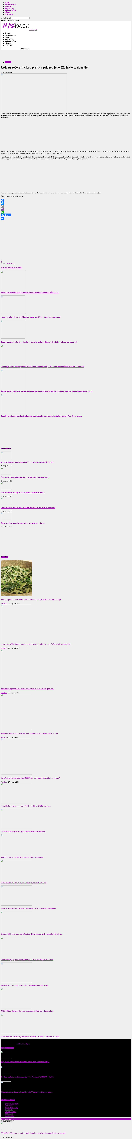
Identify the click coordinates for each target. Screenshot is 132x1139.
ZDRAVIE (8, 7)
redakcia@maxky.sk (23, 1044)
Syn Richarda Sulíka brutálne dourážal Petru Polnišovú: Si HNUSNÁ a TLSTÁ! (30, 292)
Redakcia (4, 603)
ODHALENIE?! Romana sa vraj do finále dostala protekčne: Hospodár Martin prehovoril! (33, 1133)
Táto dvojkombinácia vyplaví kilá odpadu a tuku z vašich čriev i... (23, 493)
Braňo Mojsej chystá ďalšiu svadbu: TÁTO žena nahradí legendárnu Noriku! (24, 985)
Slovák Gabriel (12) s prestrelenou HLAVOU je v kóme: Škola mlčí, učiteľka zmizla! (27, 960)
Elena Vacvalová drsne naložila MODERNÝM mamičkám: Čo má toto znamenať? (31, 317)
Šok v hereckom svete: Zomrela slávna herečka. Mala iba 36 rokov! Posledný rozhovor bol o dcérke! (39, 342)
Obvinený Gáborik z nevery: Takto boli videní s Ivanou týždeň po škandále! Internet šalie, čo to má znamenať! (42, 367)
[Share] (66, 218)
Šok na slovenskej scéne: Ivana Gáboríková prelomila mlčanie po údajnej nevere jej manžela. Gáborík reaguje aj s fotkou (46, 391)
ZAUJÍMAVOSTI (10, 5)
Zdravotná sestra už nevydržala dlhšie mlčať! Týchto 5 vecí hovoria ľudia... (26, 1092)
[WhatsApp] (66, 212)
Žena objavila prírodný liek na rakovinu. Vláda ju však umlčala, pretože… (27, 689)
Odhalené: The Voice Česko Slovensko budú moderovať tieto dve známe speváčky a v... (29, 908)
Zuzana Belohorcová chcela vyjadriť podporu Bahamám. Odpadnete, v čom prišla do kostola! (30, 1037)
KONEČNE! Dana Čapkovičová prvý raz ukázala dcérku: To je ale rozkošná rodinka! (27, 1011)
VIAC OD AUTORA (17, 267)
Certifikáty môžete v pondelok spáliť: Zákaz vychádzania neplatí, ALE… (23, 832)
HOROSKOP (9, 14)
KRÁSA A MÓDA (10, 10)
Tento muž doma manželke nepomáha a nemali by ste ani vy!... (22, 523)
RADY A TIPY (9, 9)
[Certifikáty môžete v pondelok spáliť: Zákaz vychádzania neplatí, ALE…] (16, 828)
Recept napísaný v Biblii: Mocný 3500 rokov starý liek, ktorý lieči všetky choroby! (31, 599)
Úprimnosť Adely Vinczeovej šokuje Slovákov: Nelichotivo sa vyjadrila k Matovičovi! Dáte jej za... (32, 934)
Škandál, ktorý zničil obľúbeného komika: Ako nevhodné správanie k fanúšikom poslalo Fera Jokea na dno (41, 416)
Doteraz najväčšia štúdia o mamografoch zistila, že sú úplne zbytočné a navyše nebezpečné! (36, 644)
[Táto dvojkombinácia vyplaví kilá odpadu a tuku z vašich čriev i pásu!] (6, 489)
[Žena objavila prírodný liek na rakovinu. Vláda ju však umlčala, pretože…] (16, 685)
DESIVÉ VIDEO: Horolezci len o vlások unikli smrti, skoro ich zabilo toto (23, 883)
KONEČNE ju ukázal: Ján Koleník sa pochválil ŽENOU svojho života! (22, 857)
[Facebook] (66, 200)
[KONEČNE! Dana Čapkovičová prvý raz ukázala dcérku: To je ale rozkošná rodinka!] (16, 1007)
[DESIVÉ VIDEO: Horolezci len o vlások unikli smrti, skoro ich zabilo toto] (16, 879)
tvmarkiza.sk (10, 263)
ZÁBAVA (8, 12)
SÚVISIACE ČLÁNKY (6, 267)
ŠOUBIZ (7, 3)
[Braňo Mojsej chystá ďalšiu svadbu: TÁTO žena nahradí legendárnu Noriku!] (16, 982)
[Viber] (66, 209)
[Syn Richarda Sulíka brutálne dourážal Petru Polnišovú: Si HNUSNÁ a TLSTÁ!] (13, 288)
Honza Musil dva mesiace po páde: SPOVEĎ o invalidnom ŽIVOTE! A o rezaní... (26, 806)
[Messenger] (66, 203)
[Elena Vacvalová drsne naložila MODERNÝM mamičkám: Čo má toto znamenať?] (13, 313)
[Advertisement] (38, 54)
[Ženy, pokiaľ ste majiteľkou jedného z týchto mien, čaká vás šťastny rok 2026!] (6, 474)
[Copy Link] (66, 206)
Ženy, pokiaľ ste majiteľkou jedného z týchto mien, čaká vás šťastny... (25, 477)
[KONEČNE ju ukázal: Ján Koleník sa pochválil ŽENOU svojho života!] (16, 854)
